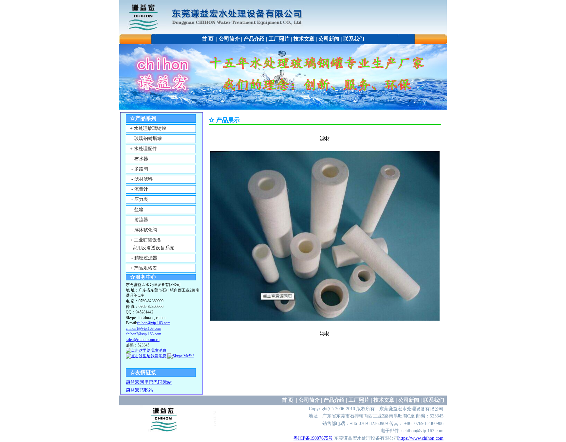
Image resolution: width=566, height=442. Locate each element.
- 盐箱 (136, 209)
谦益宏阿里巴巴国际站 (149, 382)
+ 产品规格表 (143, 268)
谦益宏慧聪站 (139, 390)
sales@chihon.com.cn (143, 339)
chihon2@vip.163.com (143, 334)
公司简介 (229, 39)
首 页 (208, 39)
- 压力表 (139, 199)
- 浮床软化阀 (143, 229)
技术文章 (304, 39)
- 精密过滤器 (143, 258)
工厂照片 (279, 39)
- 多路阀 (139, 169)
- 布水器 (139, 158)
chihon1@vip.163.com (143, 328)
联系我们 (354, 39)
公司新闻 (329, 39)
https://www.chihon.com (420, 438)
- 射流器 (139, 219)
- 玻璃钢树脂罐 (146, 138)
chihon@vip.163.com (153, 323)
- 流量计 (139, 189)
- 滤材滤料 (141, 179)
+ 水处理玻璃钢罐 (148, 128)
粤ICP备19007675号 (313, 438)
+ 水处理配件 (143, 148)
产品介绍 (254, 39)
